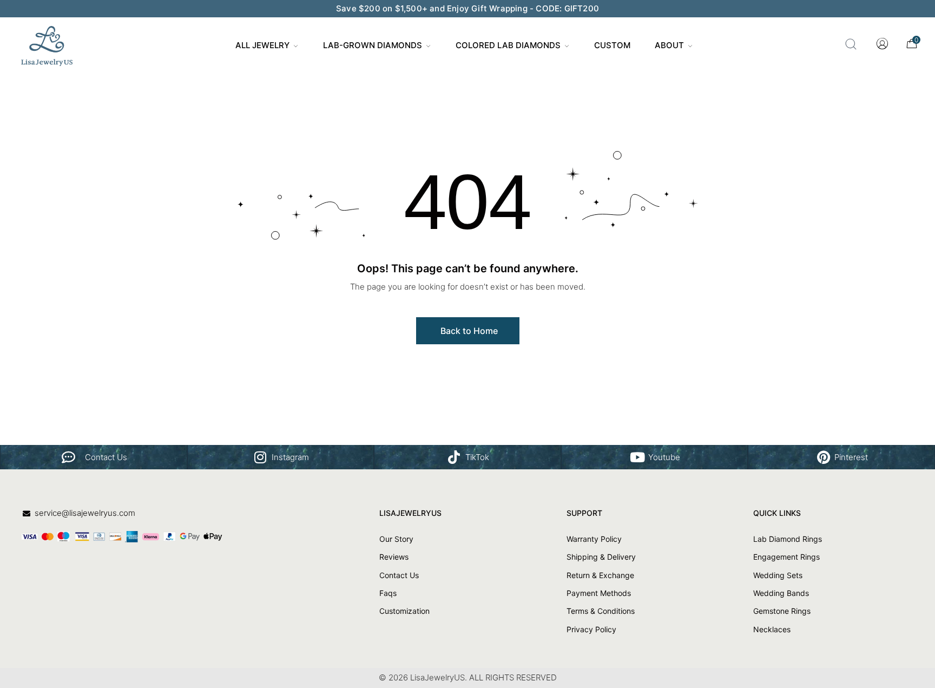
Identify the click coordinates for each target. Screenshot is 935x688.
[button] (467, 330)
